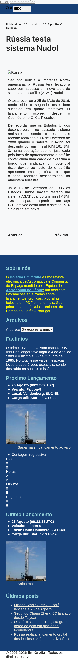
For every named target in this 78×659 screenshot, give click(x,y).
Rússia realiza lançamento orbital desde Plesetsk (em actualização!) (41, 636)
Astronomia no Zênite (24, 290)
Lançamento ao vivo (54, 447)
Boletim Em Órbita (25, 277)
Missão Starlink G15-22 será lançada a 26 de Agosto (36, 607)
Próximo (61, 235)
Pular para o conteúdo (17, 2)
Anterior (15, 235)
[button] (9, 8)
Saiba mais (26, 447)
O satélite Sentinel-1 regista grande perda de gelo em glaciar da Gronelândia (42, 626)
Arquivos (13, 329)
